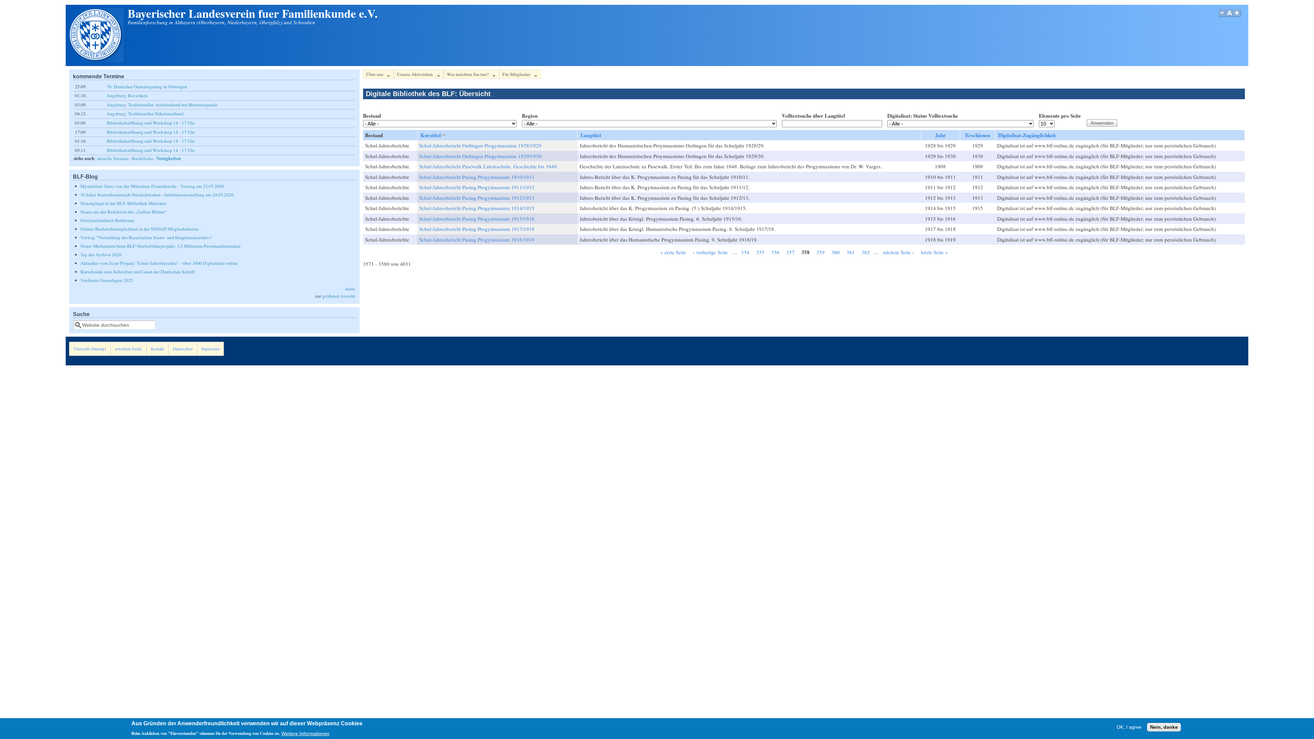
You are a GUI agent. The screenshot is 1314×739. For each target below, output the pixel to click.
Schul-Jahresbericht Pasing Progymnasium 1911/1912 (476, 187)
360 (836, 252)
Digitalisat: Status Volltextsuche (922, 115)
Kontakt (157, 348)
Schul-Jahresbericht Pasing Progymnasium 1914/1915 (476, 208)
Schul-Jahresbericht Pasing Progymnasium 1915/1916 (476, 218)
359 (820, 252)
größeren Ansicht (338, 296)
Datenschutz (183, 348)
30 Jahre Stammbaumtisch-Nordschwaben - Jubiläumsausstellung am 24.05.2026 (157, 195)
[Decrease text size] (1222, 16)
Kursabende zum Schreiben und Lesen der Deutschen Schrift (137, 272)
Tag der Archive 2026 (100, 254)
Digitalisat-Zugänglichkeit (1027, 135)
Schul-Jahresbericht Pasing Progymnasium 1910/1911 (476, 176)
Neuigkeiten (168, 158)
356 (775, 252)
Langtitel (591, 135)
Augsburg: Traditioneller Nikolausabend (145, 114)
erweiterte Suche (128, 348)
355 (760, 252)
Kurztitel (431, 135)
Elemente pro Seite (1060, 115)
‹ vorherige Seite (710, 252)
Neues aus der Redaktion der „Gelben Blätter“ (123, 212)
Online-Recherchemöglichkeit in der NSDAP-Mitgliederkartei (139, 229)
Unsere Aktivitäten (413, 75)
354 (745, 252)
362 (866, 252)
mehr (350, 289)
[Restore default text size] (1229, 16)
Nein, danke (1164, 727)
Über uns (373, 75)
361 (851, 252)
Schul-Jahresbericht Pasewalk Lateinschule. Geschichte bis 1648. (488, 166)
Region (530, 115)
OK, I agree (1129, 727)
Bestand (372, 115)
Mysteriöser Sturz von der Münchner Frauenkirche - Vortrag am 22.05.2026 (152, 186)
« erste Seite (673, 252)
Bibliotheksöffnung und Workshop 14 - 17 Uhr (151, 123)
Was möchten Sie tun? (466, 75)
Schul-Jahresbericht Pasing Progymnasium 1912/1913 (476, 197)
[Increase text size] (1237, 16)
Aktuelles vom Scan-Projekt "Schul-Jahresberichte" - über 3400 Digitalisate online (159, 263)
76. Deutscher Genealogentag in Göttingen (147, 86)
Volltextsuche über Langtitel (813, 115)
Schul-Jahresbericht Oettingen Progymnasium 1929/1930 (480, 156)
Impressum (211, 348)
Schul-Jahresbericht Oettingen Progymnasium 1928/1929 (480, 145)
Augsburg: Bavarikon (127, 95)
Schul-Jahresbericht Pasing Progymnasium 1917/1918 (476, 228)
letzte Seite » (934, 252)
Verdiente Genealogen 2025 (106, 280)
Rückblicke (142, 158)
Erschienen (977, 135)
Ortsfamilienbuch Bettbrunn (107, 220)
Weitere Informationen (305, 733)
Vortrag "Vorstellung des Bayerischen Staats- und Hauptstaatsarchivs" (146, 237)
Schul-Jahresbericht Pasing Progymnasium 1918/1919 (476, 239)
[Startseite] (96, 60)
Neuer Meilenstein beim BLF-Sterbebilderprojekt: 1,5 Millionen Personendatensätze (160, 246)
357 (790, 252)
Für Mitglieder (514, 75)
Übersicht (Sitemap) (90, 348)
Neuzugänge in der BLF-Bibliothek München (123, 203)
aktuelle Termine (113, 158)
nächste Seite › (898, 252)
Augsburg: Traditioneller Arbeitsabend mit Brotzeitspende (162, 105)
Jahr (940, 135)
